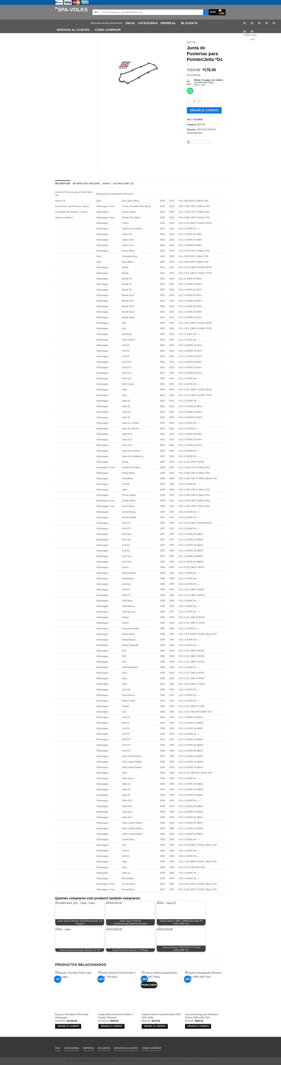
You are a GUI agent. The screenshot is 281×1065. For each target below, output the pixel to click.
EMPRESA (168, 23)
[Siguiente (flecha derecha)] (275, 532)
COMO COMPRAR (108, 29)
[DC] (199, 152)
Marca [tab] (107, 183)
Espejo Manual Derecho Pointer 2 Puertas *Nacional (115, 1016)
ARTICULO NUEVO (206, 129)
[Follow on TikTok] (74, 23)
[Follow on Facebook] (70, 23)
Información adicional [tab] (86, 183)
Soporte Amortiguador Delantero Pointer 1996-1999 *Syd (201, 1016)
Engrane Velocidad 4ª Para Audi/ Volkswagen (71, 1016)
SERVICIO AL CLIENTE (73, 29)
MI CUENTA (189, 23)
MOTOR (191, 42)
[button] (217, 12)
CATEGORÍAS (148, 23)
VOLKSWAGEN (194, 133)
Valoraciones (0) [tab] (123, 183)
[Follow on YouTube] (82, 23)
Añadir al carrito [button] (68, 1026)
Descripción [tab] (62, 183)
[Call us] (78, 23)
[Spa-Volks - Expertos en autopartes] (71, 12)
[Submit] (205, 12)
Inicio (130, 23)
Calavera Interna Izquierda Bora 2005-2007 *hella (161, 1016)
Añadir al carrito (204, 110)
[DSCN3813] (140, 71)
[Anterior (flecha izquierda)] (5, 532)
